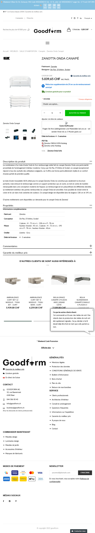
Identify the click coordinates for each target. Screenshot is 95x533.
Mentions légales (58, 362)
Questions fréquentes (60, 408)
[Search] (16, 30)
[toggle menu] (47, 43)
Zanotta (22, 214)
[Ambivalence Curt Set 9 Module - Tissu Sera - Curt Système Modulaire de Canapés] (36, 281)
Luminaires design (12, 441)
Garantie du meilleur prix (33, 12)
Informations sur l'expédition (63, 412)
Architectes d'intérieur (60, 400)
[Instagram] (12, 501)
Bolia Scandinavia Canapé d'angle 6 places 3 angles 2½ (82, 302)
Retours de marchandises (61, 387)
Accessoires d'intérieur (13, 449)
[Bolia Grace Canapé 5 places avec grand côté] (59, 281)
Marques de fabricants (14, 453)
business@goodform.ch (15, 408)
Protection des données (61, 367)
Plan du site (56, 383)
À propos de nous (58, 420)
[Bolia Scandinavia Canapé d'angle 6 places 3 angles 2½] (82, 281)
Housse (46, 99)
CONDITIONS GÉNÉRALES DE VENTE (67, 371)
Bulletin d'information (60, 375)
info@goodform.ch (14, 404)
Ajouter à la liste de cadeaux (52, 119)
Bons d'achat (57, 379)
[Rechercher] (28, 30)
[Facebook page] (6, 501)
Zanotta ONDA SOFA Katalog (55, 143)
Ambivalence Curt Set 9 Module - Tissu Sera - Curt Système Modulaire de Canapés (36, 304)
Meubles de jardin (12, 445)
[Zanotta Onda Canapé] (20, 91)
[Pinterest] (18, 501)
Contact (55, 429)
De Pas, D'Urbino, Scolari (28, 219)
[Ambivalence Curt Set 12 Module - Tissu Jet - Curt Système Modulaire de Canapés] (13, 281)
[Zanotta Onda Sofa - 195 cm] (16, 131)
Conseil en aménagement (61, 404)
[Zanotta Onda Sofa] (24, 137)
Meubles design (11, 437)
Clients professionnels (60, 395)
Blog (53, 425)
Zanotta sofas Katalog (52, 146)
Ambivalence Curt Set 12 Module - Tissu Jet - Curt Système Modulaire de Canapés (13, 304)
